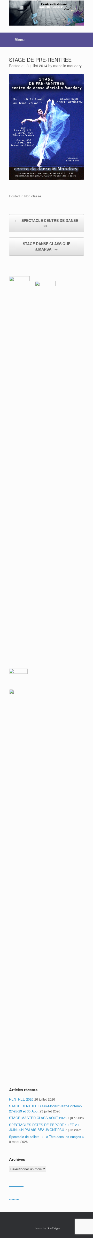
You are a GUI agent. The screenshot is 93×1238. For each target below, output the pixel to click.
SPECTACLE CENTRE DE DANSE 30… (46, 223)
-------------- (16, 1184)
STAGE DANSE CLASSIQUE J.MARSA (46, 246)
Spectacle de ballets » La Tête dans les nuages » (46, 1136)
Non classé (32, 196)
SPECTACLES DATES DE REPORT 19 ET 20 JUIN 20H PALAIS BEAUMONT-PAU (44, 1127)
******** (14, 1200)
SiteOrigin (53, 1228)
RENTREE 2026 (21, 1099)
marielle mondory (67, 65)
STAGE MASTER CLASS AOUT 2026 (37, 1117)
